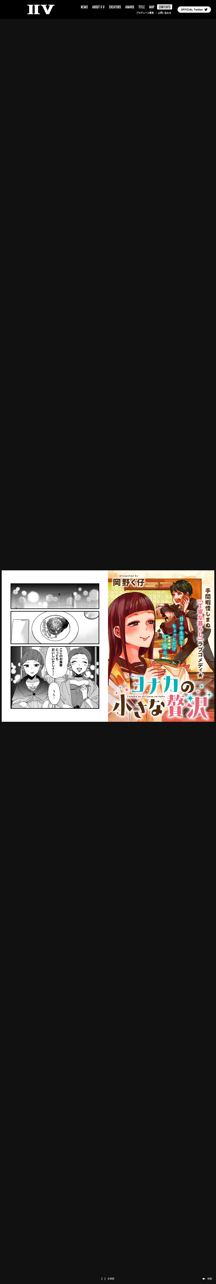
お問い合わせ (164, 12)
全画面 (110, 1278)
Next (27, 646)
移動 (209, 1278)
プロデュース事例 (145, 12)
